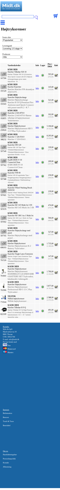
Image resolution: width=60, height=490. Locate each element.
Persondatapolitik (9, 459)
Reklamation (7, 413)
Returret (6, 417)
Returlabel (6, 425)
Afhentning (7, 467)
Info (37, 75)
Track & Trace (8, 421)
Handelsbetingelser (10, 454)
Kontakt (6, 463)
